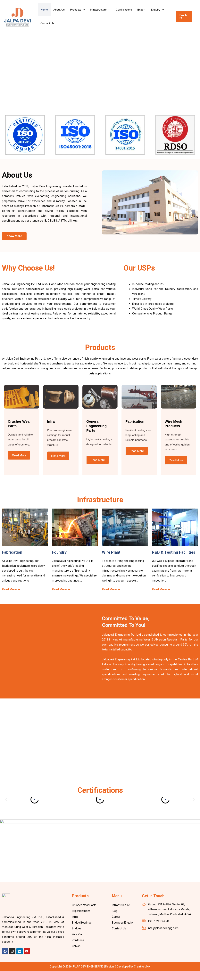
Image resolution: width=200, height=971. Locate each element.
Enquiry (155, 9)
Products (75, 9)
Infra (75, 916)
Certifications (124, 9)
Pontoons (78, 940)
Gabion (76, 946)
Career (116, 916)
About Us (59, 9)
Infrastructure (98, 9)
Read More (19, 455)
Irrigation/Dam (81, 910)
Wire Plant (78, 934)
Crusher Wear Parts (84, 905)
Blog (114, 910)
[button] (83, 9)
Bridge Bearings (82, 922)
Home (44, 9)
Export (141, 9)
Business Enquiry (122, 922)
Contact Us (47, 23)
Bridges (76, 928)
